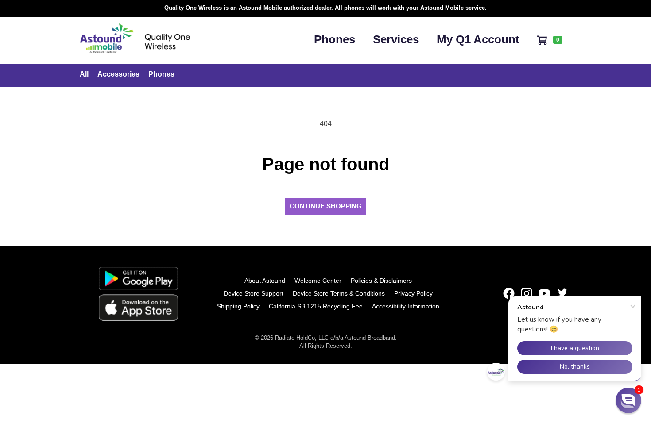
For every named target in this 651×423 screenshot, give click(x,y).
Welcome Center (317, 280)
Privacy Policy (413, 293)
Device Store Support (253, 293)
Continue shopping (326, 206)
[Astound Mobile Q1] (135, 50)
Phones (334, 39)
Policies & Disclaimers (381, 280)
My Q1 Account (478, 39)
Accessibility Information (405, 306)
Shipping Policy (238, 306)
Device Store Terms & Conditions (339, 293)
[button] (628, 400)
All (84, 74)
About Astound (264, 280)
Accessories (118, 74)
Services (396, 39)
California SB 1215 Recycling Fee (316, 306)
